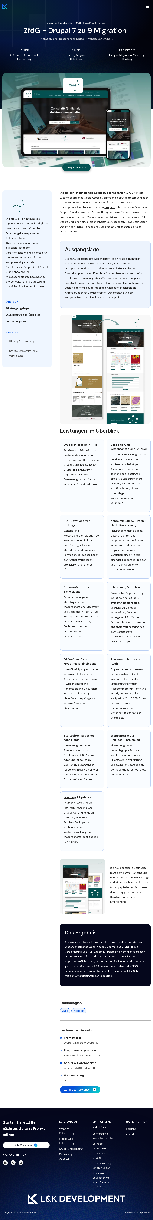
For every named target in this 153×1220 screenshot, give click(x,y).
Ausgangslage (19, 308)
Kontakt (131, 1134)
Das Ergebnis (18, 321)
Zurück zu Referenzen (77, 1089)
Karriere (131, 1129)
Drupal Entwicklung (71, 1149)
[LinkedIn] (5, 1162)
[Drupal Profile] (21, 1162)
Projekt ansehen (77, 167)
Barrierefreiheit (122, 659)
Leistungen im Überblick (25, 315)
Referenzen (51, 23)
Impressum (144, 1212)
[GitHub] (13, 1162)
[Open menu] (148, 7)
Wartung (70, 797)
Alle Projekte (66, 23)
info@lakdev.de (23, 1145)
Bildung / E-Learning (21, 341)
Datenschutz (130, 1212)
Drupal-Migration (76, 444)
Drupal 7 (109, 207)
